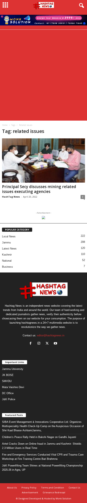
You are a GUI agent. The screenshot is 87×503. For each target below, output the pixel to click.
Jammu (6, 242)
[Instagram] (40, 343)
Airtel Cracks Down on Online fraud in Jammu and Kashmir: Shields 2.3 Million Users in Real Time (41, 445)
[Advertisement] (43, 75)
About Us (12, 487)
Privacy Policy (28, 487)
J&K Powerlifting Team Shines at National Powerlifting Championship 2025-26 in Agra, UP (42, 467)
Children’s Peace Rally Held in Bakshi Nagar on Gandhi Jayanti (39, 437)
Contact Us (74, 487)
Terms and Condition (52, 487)
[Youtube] (56, 343)
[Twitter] (48, 343)
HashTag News (11, 196)
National (7, 260)
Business (7, 266)
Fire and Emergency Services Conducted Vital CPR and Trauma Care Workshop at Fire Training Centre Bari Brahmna (43, 456)
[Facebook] (31, 343)
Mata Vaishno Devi (13, 387)
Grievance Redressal (54, 492)
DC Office (8, 393)
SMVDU (7, 381)
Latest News (9, 248)
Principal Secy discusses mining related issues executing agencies (39, 189)
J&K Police (8, 399)
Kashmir (7, 254)
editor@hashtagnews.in (50, 335)
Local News (9, 236)
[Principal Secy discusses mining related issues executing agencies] (43, 160)
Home (4, 125)
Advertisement (30, 492)
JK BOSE (8, 375)
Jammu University (12, 368)
